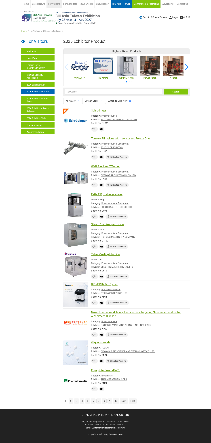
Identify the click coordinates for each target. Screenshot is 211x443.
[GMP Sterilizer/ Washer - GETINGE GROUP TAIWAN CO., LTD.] (75, 176)
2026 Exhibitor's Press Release (38, 110)
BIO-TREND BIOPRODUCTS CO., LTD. (119, 119)
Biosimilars (107, 375)
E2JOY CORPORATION (112, 147)
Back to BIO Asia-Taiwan (155, 17)
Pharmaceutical (109, 115)
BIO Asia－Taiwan (121, 3)
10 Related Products (118, 157)
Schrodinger (98, 110)
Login (175, 17)
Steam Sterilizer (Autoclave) (108, 224)
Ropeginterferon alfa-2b (105, 370)
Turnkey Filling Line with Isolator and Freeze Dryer (121, 138)
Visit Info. (31, 51)
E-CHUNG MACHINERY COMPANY (118, 237)
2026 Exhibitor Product (38, 91)
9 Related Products (118, 217)
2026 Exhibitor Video (37, 118)
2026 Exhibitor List (36, 84)
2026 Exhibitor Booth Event (37, 100)
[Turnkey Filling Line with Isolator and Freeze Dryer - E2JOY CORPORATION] (75, 148)
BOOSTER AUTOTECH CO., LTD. (116, 207)
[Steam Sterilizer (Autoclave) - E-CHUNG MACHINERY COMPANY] (75, 234)
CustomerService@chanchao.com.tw (108, 428)
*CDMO (105, 347)
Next (124, 401)
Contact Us (182, 3)
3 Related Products (118, 361)
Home (26, 3)
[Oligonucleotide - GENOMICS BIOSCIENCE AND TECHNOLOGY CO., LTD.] (75, 352)
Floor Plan (32, 58)
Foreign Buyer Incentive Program (36, 66)
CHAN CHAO (117, 434)
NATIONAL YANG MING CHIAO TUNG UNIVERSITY (126, 325)
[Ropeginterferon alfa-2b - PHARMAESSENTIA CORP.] (75, 380)
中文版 (186, 17)
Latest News (38, 3)
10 (116, 401)
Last (133, 401)
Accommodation (35, 132)
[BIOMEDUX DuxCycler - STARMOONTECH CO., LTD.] (75, 294)
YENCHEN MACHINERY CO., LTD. (117, 267)
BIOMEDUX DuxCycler (104, 284)
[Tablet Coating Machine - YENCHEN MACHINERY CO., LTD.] (75, 264)
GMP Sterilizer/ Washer (105, 166)
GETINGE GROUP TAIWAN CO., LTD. (118, 175)
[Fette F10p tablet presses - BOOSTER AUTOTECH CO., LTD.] (75, 204)
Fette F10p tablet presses (106, 194)
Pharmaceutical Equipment (115, 143)
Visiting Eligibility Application (35, 76)
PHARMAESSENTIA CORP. (114, 379)
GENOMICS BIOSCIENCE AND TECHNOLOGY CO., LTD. (128, 351)
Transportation (34, 125)
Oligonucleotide (100, 342)
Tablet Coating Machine (105, 254)
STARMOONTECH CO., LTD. (114, 293)
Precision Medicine (110, 289)
